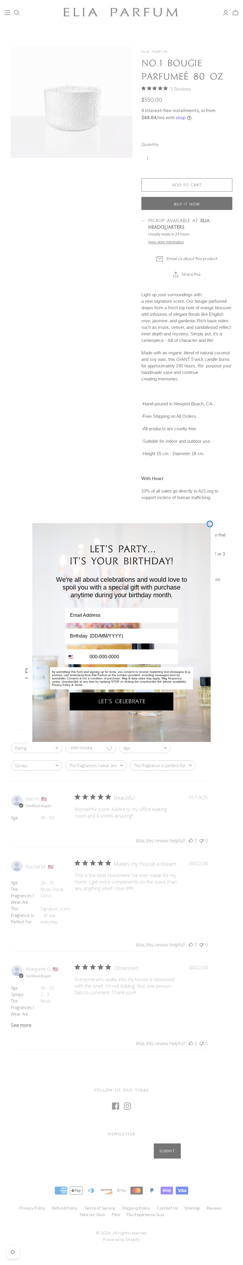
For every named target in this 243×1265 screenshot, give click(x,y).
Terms (78, 684)
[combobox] (76, 657)
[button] (121, 701)
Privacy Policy (61, 684)
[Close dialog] (210, 524)
